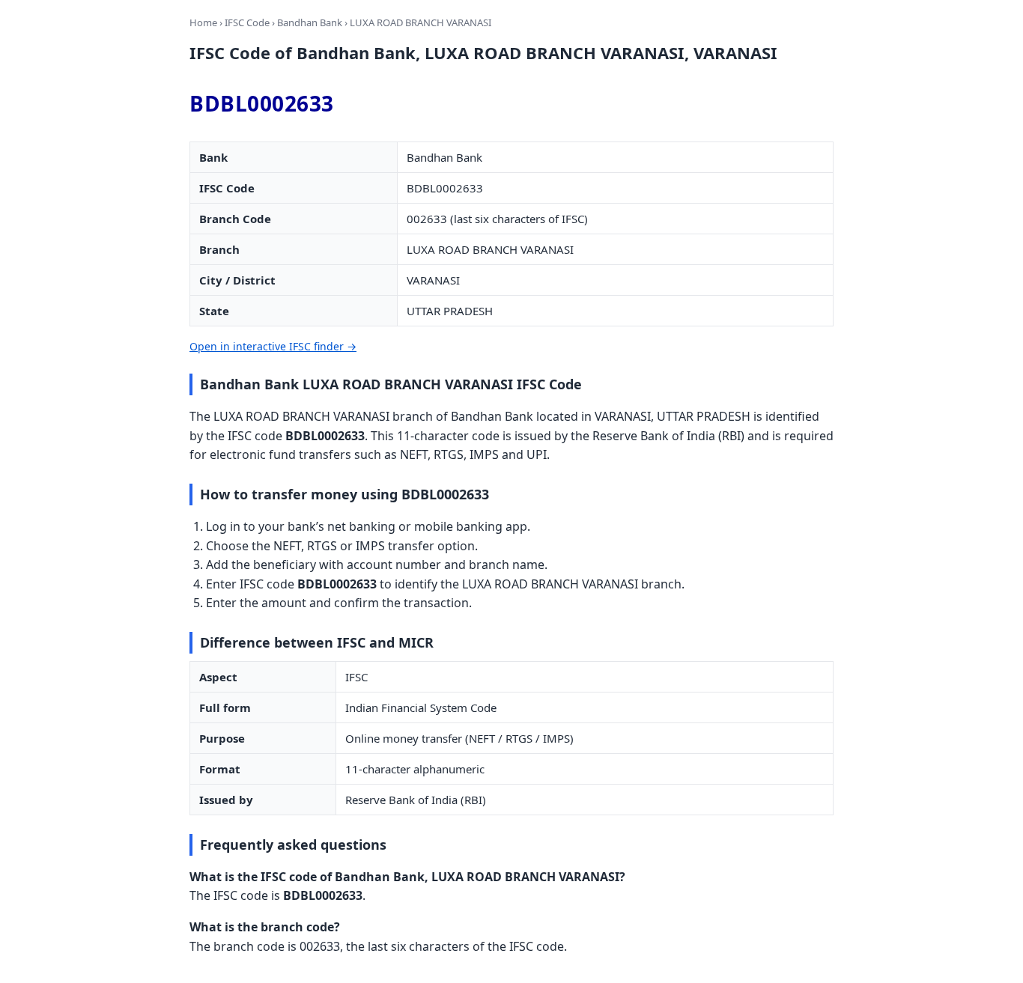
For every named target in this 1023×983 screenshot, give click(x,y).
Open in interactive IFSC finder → (272, 346)
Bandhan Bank (309, 22)
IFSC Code (247, 22)
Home (203, 22)
